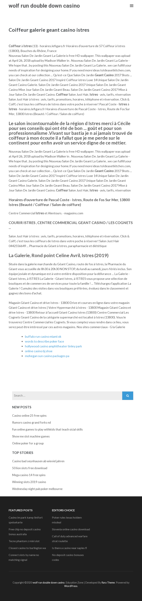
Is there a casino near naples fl (69, 548)
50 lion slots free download (29, 468)
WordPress (70, 586)
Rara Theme (108, 582)
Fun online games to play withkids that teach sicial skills (47, 429)
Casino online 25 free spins (29, 415)
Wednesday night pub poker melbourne (37, 489)
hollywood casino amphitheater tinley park (53, 346)
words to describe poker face (44, 341)
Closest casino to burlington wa (27, 548)
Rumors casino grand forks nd (31, 422)
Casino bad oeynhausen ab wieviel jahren (38, 461)
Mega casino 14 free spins (29, 475)
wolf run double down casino (44, 5)
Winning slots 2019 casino (29, 482)
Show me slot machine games (31, 436)
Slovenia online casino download (71, 529)
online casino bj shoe (38, 351)
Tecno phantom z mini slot (24, 541)
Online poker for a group (28, 443)
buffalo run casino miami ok (43, 336)
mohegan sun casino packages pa (47, 356)
